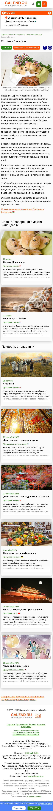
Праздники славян (11, 266)
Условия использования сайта (26, 730)
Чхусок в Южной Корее (16, 666)
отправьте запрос (34, 796)
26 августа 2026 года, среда (22, 18)
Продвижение (22, 724)
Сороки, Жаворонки (14, 262)
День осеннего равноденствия (20, 440)
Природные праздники (18, 346)
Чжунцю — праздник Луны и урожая (23, 609)
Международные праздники (14, 444)
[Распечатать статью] (50, 48)
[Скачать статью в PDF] (45, 48)
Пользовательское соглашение (26, 732)
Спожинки (9, 383)
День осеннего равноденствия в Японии (26, 496)
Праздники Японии (11, 500)
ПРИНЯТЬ (34, 808)
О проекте (11, 724)
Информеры (26, 727)
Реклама (32, 724)
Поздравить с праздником (26, 48)
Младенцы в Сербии (14, 318)
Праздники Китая (10, 613)
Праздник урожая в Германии (19, 553)
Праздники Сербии (11, 322)
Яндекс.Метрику (45, 803)
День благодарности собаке (19, 21)
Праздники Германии (12, 557)
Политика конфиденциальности (26, 735)
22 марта (6, 48)
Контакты (41, 724)
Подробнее (19, 808)
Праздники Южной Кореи (13, 670)
